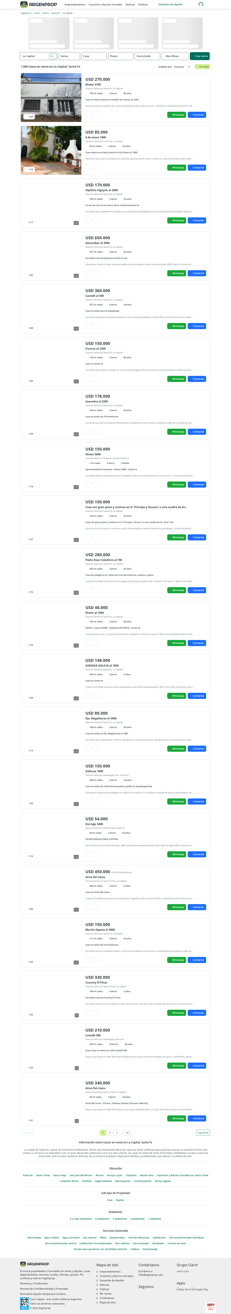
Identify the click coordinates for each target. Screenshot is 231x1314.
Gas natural (89, 1237)
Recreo (100, 1175)
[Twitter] (157, 1294)
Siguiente (203, 1132)
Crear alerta (201, 56)
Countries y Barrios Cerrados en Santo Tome (182, 1175)
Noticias (130, 4)
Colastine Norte (69, 1181)
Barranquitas (122, 1181)
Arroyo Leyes (114, 1175)
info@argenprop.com (150, 1274)
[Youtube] (151, 1294)
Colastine (131, 1175)
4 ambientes (102, 1219)
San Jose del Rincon (81, 1175)
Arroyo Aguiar (163, 1181)
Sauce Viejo (59, 1175)
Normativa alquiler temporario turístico (43, 1294)
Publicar (143, 4)
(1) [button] (51, 56)
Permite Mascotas (139, 1237)
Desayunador (117, 1237)
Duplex (120, 1200)
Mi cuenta (105, 1293)
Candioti (87, 1181)
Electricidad (34, 1237)
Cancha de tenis (177, 1243)
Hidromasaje (150, 1249)
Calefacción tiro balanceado (96, 1243)
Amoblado (158, 1243)
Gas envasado (141, 1243)
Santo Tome (43, 1175)
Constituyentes (143, 1181)
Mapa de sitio (108, 1302)
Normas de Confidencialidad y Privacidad (44, 1288)
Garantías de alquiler (170, 4)
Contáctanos (107, 1298)
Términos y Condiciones (34, 1283)
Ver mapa (204, 66)
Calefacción (159, 1237)
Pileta (103, 1237)
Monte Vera (146, 1175)
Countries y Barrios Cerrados (105, 4)
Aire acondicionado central (60, 1243)
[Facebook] (140, 1294)
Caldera (134, 1249)
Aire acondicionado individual (186, 1237)
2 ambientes (137, 1219)
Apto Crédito (51, 1237)
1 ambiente (154, 1219)
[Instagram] (146, 1294)
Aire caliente (122, 1243)
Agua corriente (71, 1237)
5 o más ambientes (81, 1219)
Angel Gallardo (103, 1181)
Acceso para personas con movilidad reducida (100, 1249)
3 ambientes (120, 1219)
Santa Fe (28, 1175)
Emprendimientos (75, 4)
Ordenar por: (165, 66)
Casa (109, 1200)
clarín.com (183, 1271)
